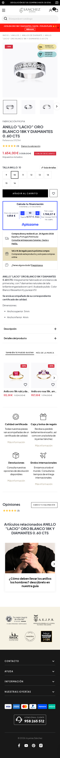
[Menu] (4, 10)
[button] (53, 193)
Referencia (8, 140)
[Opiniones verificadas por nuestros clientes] (16, 620)
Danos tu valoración (30, 146)
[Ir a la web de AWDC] (13, 636)
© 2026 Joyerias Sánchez (30, 738)
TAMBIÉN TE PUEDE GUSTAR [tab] (20, 352)
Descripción (30, 329)
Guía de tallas (50, 167)
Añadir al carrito (25, 193)
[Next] (57, 106)
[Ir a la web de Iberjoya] (44, 620)
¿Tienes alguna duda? (27, 265)
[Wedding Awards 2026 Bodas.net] (46, 636)
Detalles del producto (30, 338)
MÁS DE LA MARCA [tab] (45, 353)
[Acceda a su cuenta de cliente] (50, 10)
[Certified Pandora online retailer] (30, 636)
